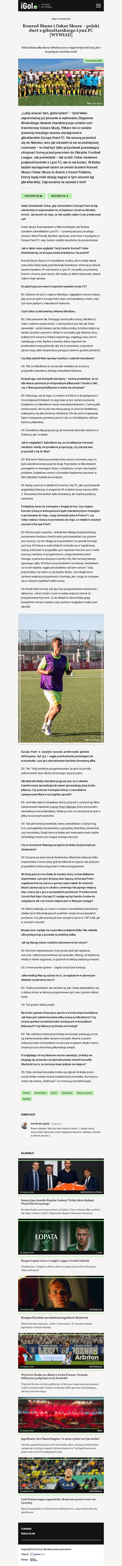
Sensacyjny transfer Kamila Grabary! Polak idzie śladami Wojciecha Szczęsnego (57, 1202)
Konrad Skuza (40, 1093)
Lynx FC (54, 1093)
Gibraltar (26, 1093)
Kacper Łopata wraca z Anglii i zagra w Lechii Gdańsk (55, 1261)
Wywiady (26, 1099)
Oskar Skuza (67, 1093)
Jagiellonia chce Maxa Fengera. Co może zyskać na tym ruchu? (60, 1439)
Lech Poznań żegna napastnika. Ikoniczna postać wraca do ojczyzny (58, 1501)
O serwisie (26, 1528)
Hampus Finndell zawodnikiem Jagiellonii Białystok (54, 1318)
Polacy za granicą (84, 1093)
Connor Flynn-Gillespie (63, 806)
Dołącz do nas (28, 1533)
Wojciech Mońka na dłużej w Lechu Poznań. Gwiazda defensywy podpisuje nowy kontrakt (54, 1376)
